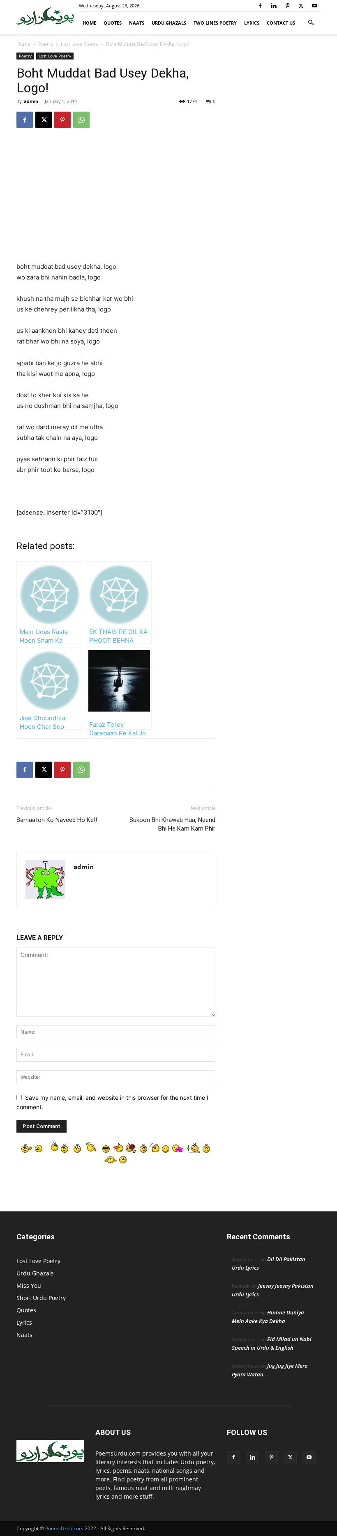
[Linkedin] (274, 5)
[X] (301, 5)
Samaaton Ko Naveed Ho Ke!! (56, 820)
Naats (136, 23)
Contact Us (281, 23)
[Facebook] (260, 5)
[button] (311, 23)
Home (89, 23)
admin (31, 101)
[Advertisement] (115, 200)
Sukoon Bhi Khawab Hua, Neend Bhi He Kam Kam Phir (172, 824)
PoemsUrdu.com (64, 1528)
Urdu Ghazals (169, 23)
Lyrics (251, 23)
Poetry (45, 44)
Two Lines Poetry (215, 23)
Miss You (28, 1285)
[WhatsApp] (81, 120)
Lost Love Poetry (79, 44)
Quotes (113, 23)
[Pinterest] (287, 5)
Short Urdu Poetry (41, 1298)
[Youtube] (314, 5)
